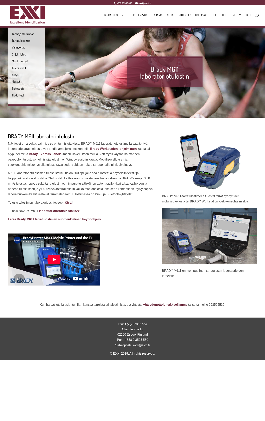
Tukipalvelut (19, 68)
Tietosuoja (18, 88)
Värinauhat (18, 47)
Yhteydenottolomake (193, 15)
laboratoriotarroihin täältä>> (59, 211)
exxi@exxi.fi (141, 345)
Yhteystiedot (242, 15)
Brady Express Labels (45, 154)
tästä (68, 202)
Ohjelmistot (140, 15)
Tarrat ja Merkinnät (23, 34)
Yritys (15, 75)
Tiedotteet (220, 15)
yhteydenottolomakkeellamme (165, 304)
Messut (16, 81)
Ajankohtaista (163, 15)
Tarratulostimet (115, 15)
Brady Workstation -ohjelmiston (113, 148)
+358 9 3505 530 (136, 339)
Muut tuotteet (20, 61)
